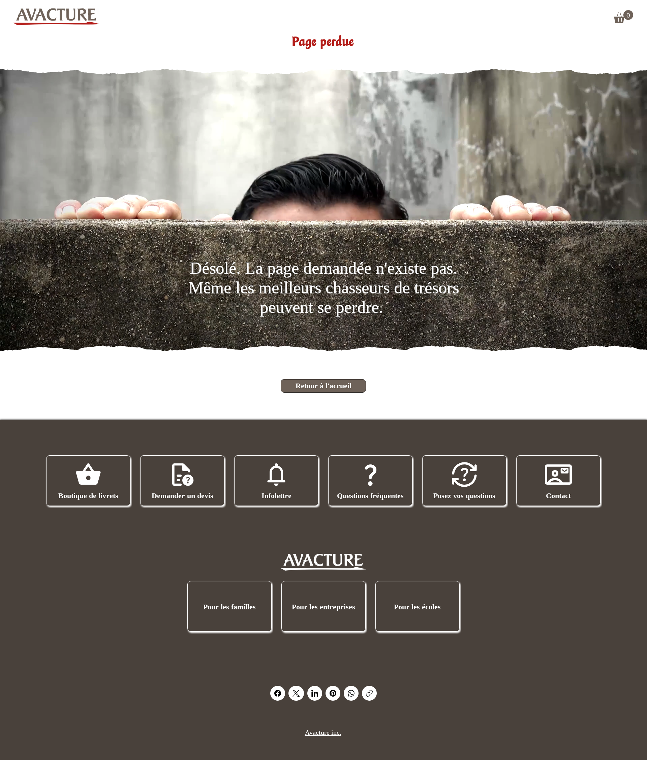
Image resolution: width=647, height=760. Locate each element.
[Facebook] (277, 693)
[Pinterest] (333, 693)
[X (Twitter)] (296, 693)
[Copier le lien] (369, 693)
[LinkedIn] (314, 693)
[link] (623, 16)
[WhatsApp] (351, 693)
